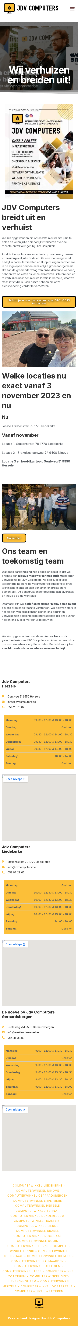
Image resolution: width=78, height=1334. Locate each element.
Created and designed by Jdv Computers (39, 1318)
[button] (72, 9)
